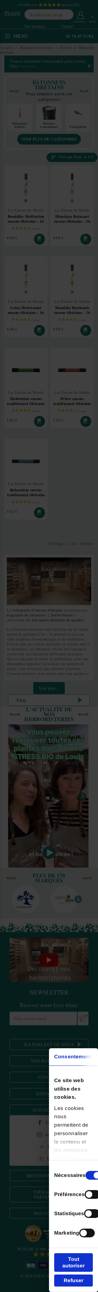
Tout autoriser (73, 1262)
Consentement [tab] (72, 1056)
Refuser (73, 1280)
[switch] (87, 1233)
